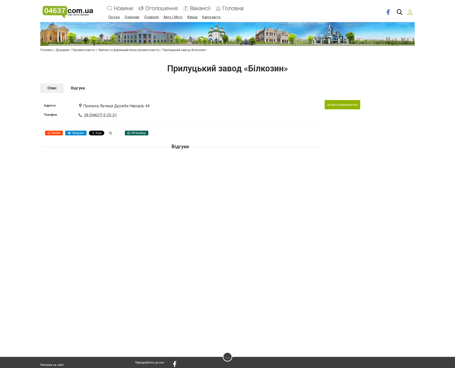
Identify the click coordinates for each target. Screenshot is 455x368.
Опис (52, 88)
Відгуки (78, 88)
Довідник (131, 17)
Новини (123, 8)
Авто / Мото (173, 17)
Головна (233, 8)
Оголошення (161, 8)
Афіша (192, 17)
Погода (114, 17)
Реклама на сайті (52, 365)
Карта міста (211, 17)
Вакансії (200, 8)
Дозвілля (151, 17)
